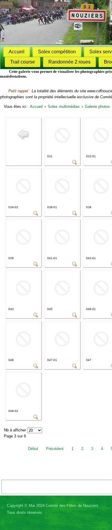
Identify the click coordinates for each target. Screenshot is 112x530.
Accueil (16, 51)
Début (33, 448)
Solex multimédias (64, 106)
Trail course (22, 61)
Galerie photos (97, 106)
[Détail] (74, 163)
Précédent (55, 448)
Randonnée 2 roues (69, 61)
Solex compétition (57, 51)
